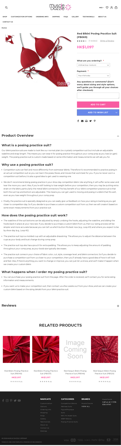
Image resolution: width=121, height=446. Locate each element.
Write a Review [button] (107, 41)
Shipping (56, 16)
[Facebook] (78, 121)
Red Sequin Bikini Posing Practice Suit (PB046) (75, 372)
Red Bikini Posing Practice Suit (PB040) (16, 372)
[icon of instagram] (7, 400)
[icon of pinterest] (11, 400)
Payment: (82, 71)
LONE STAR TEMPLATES (15, 442)
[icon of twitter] (15, 400)
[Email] (82, 121)
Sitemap (43, 431)
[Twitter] (90, 121)
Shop (5, 16)
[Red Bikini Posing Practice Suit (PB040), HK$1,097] (16, 349)
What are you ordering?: (89, 61)
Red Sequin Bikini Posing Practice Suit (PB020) (104, 372)
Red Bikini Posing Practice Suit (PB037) (46, 372)
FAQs (66, 16)
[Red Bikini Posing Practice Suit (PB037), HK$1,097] (45, 349)
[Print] (86, 121)
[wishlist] (107, 7)
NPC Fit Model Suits (69, 416)
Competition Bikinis (69, 403)
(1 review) (93, 41)
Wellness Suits (66, 406)
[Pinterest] (94, 121)
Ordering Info (42, 16)
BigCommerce (37, 442)
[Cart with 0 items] (116, 7)
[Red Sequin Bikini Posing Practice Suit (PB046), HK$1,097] (75, 349)
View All (86, 406)
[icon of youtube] (19, 400)
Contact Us (8, 22)
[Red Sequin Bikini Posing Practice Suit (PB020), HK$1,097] (104, 349)
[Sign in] (111, 7)
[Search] (6, 7)
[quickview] (26, 340)
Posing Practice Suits (69, 422)
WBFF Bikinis (66, 419)
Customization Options (21, 16)
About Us (102, 16)
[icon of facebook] (3, 400)
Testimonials (88, 16)
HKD (101, 7)
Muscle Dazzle (87, 403)
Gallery (75, 16)
